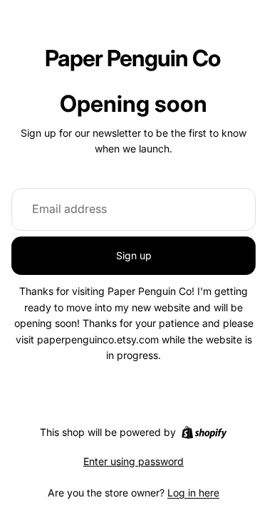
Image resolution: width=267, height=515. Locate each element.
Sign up (134, 255)
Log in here (193, 493)
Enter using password (133, 461)
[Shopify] (204, 432)
